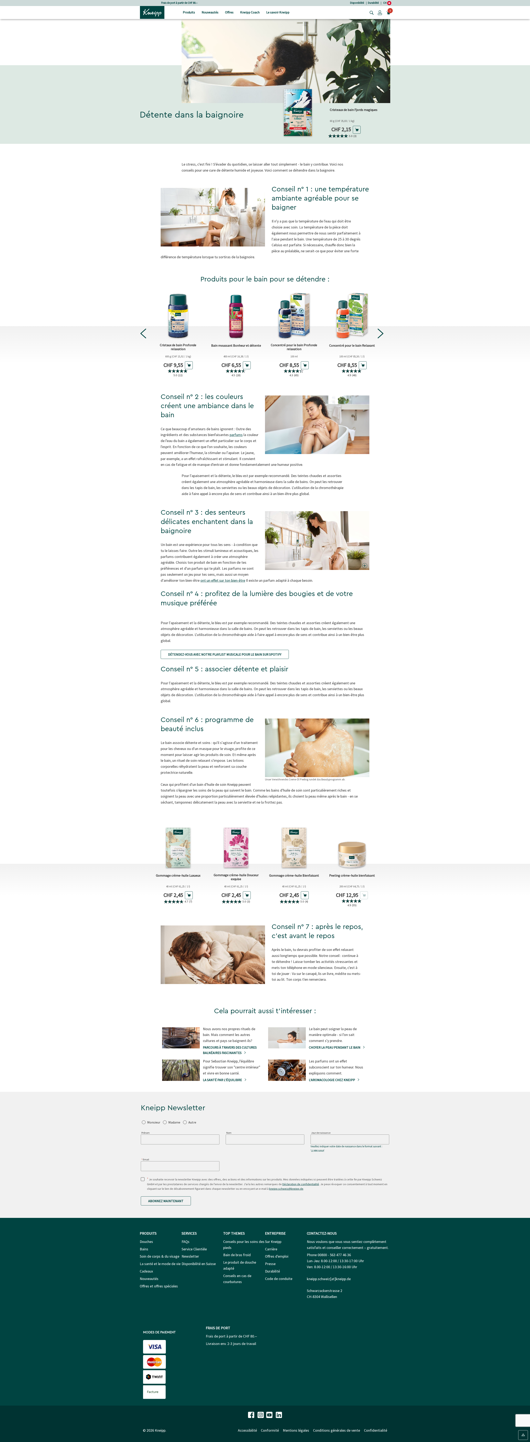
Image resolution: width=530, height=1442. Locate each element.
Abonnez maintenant (165, 1201)
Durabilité (373, 3)
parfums (236, 434)
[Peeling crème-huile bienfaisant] (351, 845)
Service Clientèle (194, 1249)
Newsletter (190, 1256)
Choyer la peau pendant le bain (335, 1047)
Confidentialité (375, 1430)
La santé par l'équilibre (223, 1080)
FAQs (185, 1241)
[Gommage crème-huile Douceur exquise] (236, 845)
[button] (380, 12)
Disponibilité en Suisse (199, 1263)
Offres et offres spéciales (159, 1286)
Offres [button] (229, 12)
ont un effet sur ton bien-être (222, 580)
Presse (270, 1263)
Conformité (270, 1430)
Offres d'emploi (276, 1256)
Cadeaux (146, 1271)
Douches (146, 1241)
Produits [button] (189, 12)
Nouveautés (149, 1278)
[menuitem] (188, 12)
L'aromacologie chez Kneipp (332, 1080)
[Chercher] (370, 12)
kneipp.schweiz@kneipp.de (286, 1189)
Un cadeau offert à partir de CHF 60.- (179, 3)
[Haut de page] (523, 1435)
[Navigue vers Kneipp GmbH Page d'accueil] (152, 12)
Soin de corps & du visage (159, 1256)
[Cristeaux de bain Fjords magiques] (298, 110)
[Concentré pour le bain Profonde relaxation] (294, 315)
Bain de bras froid (237, 1254)
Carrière (271, 1249)
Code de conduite (278, 1278)
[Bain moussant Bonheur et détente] (236, 315)
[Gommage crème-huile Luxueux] (178, 845)
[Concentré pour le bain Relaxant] (351, 315)
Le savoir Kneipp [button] (277, 12)
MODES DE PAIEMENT (159, 1332)
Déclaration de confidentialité (300, 1184)
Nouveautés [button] (210, 12)
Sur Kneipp (273, 1241)
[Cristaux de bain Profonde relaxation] (178, 315)
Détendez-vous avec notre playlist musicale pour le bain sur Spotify (224, 654)
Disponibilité (357, 3)
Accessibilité (247, 1430)
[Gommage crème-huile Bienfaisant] (294, 845)
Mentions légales (296, 1430)
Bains (144, 1249)
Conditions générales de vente (336, 1430)
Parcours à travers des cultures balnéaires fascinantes (230, 1050)
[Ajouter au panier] (357, 130)
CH (385, 3)
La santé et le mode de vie (160, 1263)
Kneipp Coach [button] (250, 12)
